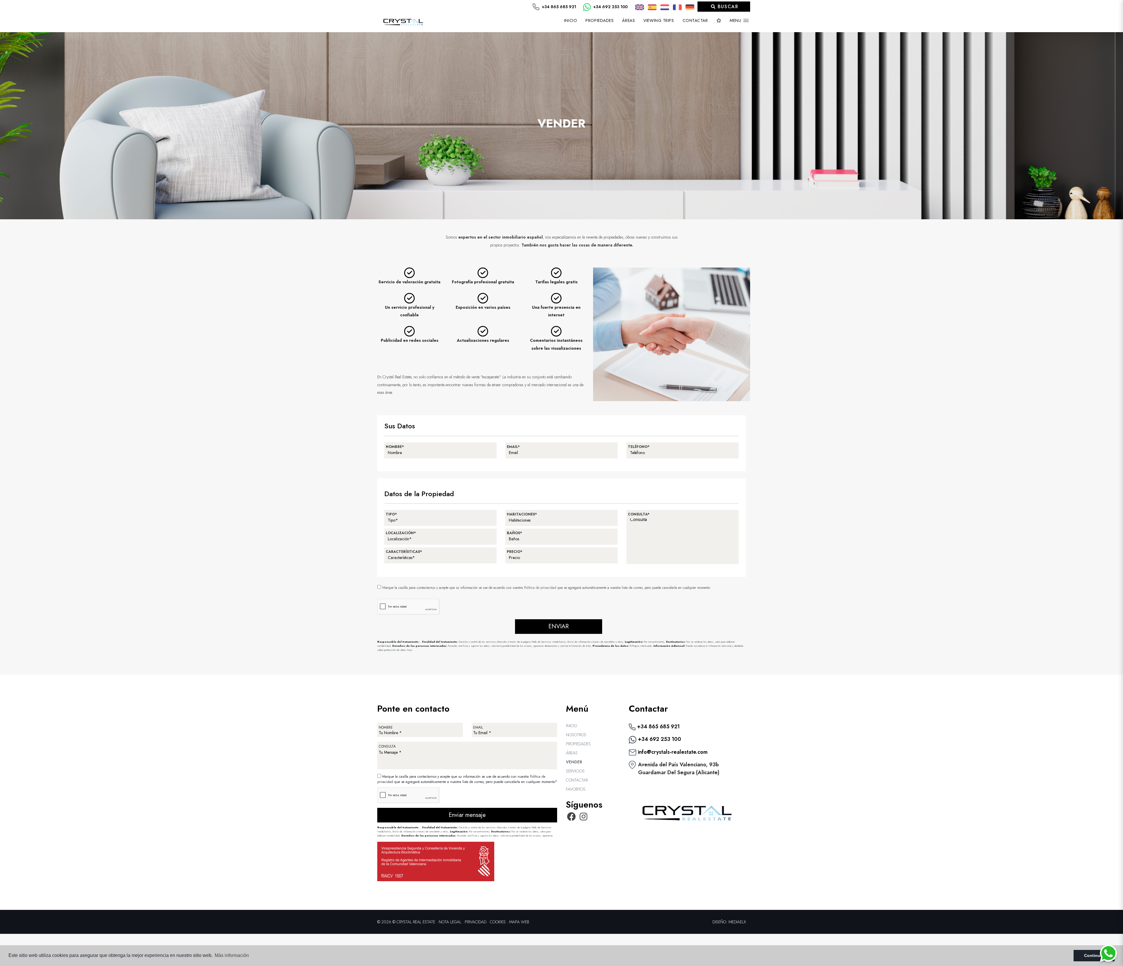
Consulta (387, 746)
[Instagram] (583, 818)
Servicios (575, 771)
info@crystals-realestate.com (672, 752)
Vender (574, 762)
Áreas (628, 20)
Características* (404, 551)
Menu (736, 20)
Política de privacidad (540, 587)
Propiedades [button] (599, 20)
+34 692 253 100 (610, 7)
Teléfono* (639, 446)
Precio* (514, 551)
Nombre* (395, 446)
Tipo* (391, 514)
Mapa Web (519, 922)
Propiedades (578, 744)
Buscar (727, 6)
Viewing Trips (658, 20)
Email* (513, 446)
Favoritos (575, 789)
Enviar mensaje (467, 815)
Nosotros (576, 735)
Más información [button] (232, 955)
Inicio (570, 20)
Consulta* (639, 514)
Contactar (695, 20)
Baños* (514, 533)
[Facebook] (571, 818)
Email (478, 727)
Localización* (401, 533)
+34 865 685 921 (558, 7)
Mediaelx (737, 922)
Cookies (498, 922)
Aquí (409, 650)
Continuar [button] (1094, 955)
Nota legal (450, 922)
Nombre (386, 727)
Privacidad (475, 922)
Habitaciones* (522, 514)
